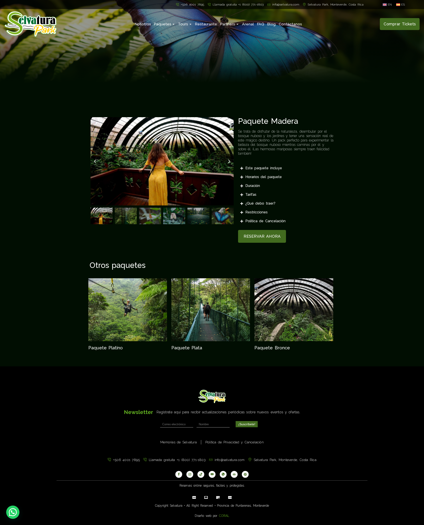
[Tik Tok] (200, 474)
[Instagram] (189, 474)
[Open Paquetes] (173, 24)
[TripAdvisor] (234, 474)
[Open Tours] (190, 24)
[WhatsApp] (223, 474)
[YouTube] (212, 474)
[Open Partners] (237, 24)
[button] (95, 161)
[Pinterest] (245, 474)
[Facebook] (178, 474)
